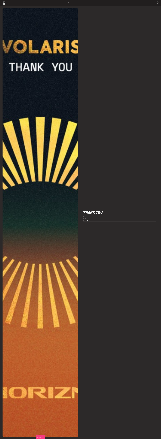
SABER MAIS (39, 437)
